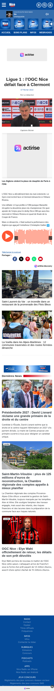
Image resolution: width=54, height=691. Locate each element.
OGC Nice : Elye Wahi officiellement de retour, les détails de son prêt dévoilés (26, 552)
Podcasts (27, 661)
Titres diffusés (27, 628)
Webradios (45, 32)
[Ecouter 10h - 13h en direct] (27, 368)
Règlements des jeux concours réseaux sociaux (27, 680)
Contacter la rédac (27, 642)
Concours (27, 653)
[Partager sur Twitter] (20, 260)
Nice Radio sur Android (27, 672)
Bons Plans (20, 32)
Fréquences (27, 631)
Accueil (6, 32)
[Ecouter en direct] (38, 5)
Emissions (27, 650)
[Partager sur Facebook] (14, 260)
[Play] (3, 22)
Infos (33, 32)
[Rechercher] (44, 5)
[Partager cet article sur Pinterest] (27, 260)
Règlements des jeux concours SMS (27, 683)
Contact (27, 622)
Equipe (27, 625)
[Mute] (47, 14)
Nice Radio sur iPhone (27, 669)
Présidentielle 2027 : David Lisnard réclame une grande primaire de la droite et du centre (27, 416)
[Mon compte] (50, 5)
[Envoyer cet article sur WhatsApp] (33, 260)
